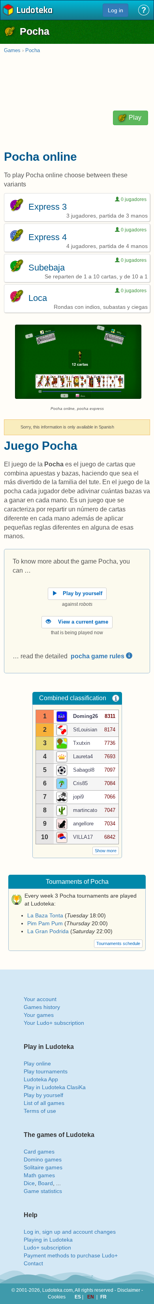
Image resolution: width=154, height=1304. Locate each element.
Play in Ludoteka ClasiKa (55, 1087)
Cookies (57, 1297)
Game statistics (43, 1191)
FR (103, 1297)
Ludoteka (34, 11)
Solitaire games (43, 1167)
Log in (115, 10)
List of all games (44, 1103)
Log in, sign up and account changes (70, 1232)
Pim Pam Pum (45, 923)
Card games (39, 1151)
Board (45, 1183)
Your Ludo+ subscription (54, 1023)
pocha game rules (98, 656)
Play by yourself (43, 1095)
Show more (105, 850)
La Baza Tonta (45, 915)
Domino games (43, 1159)
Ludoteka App (41, 1079)
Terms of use (40, 1111)
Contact (33, 1263)
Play (134, 117)
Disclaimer (128, 1290)
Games (12, 50)
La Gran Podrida (48, 931)
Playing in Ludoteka (48, 1239)
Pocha (32, 50)
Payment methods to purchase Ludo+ (71, 1255)
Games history (42, 1007)
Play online (37, 1063)
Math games (39, 1175)
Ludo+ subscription (47, 1247)
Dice (29, 1183)
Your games (39, 1015)
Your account (40, 999)
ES (78, 1297)
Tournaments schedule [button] (118, 943)
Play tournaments (46, 1071)
